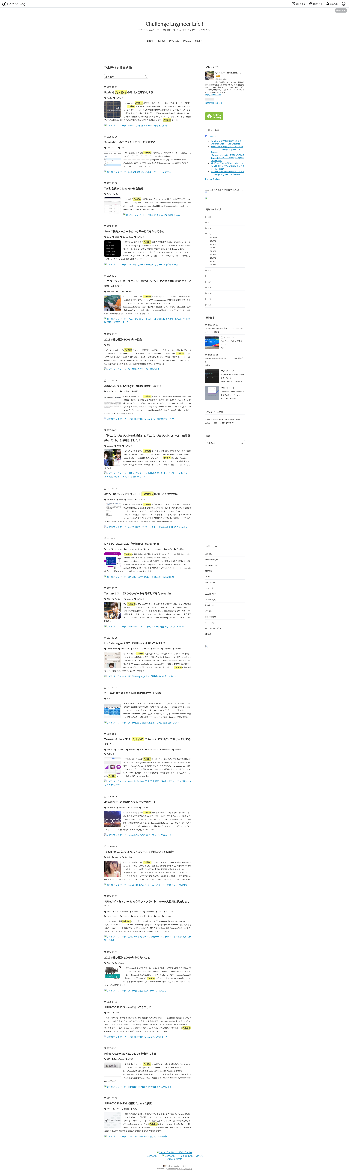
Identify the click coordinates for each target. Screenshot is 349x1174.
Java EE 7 (121, 749)
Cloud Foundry (113, 916)
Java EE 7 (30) (210, 594)
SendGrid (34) (210, 616)
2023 (209, 216)
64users (214, 152)
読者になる (341, 10)
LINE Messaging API (154, 549)
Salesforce (136, 911)
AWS (160, 911)
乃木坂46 (119, 98)
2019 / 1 (213, 264)
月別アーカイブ (213, 209)
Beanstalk (170, 911)
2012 (209, 304)
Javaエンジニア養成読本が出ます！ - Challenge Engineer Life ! (227, 142)
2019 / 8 (213, 244)
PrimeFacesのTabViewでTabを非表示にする (130, 1053)
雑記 (117, 237)
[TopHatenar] (216, 647)
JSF (108, 1059)
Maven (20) (209, 622)
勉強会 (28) (209, 605)
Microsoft (111, 499)
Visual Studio (153, 749)
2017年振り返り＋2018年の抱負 (123, 339)
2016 (209, 282)
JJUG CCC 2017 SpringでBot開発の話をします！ (133, 386)
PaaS (158, 916)
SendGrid (225, 398)
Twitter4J (118, 599)
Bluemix (126, 916)
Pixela (109, 98)
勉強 (130, 291)
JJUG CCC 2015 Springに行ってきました (128, 1007)
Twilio (109, 194)
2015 (209, 287)
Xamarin (132, 749)
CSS (122, 147)
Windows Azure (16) (213, 628)
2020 (209, 228)
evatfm (121, 291)
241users (236, 143)
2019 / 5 (213, 254)
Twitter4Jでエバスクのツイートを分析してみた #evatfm (137, 593)
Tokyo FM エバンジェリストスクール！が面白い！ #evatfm (139, 851)
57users (218, 160)
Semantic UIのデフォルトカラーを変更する (130, 142)
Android (178, 749)
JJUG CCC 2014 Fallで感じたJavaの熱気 (128, 1103)
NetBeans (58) (211, 565)
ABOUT (162, 41)
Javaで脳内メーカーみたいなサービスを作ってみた (134, 231)
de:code (122, 807)
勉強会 (126, 1108)
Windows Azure (121, 911)
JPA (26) (208, 611)
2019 (209, 234)
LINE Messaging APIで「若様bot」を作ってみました (135, 643)
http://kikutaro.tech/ (213, 95)
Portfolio (175, 41)
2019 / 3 (213, 258)
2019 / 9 (213, 240)
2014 (209, 293)
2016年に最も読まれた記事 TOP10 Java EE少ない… (134, 693)
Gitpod (229, 381)
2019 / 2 (213, 261)
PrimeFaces (119, 1059)
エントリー (212, 136)
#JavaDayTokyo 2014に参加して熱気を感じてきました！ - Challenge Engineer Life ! (228, 157)
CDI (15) (208, 634)
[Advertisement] (174, 51)
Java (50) (208, 576)
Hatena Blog (172, 1168)
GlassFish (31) (210, 582)
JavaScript (119, 962)
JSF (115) (209, 553)
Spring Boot (128, 237)
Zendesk (209, 331)
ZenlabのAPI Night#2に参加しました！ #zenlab (224, 328)
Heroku (156, 648)
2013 (209, 299)
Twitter (188, 41)
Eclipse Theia (238, 381)
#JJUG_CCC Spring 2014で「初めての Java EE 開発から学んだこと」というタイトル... (227, 166)
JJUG (116, 391)
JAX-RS (110, 749)
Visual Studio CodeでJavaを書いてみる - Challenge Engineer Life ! (227, 173)
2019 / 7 (213, 247)
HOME (150, 41)
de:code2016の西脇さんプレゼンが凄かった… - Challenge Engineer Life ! (227, 149)
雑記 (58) (208, 571)
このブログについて (213, 102)
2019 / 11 (213, 237)
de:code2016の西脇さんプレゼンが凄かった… (131, 802)
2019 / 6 (213, 251)
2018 (209, 270)
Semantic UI (112, 147)
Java (118, 194)
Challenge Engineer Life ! (174, 23)
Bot (108, 391)
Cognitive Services (134, 549)
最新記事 (210, 317)
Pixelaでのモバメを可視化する (128, 92)
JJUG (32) (209, 588)
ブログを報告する (185, 1168)
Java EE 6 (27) (210, 599)
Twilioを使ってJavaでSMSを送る (123, 188)
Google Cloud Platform (143, 916)
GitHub (200, 41)
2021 (209, 222)
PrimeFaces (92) (211, 559)
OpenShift (166, 749)
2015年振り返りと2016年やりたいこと (127, 957)
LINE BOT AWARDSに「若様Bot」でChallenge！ (133, 543)
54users (221, 168)
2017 (209, 276)
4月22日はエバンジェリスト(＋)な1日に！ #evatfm (141, 494)
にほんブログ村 (154, 1155)
